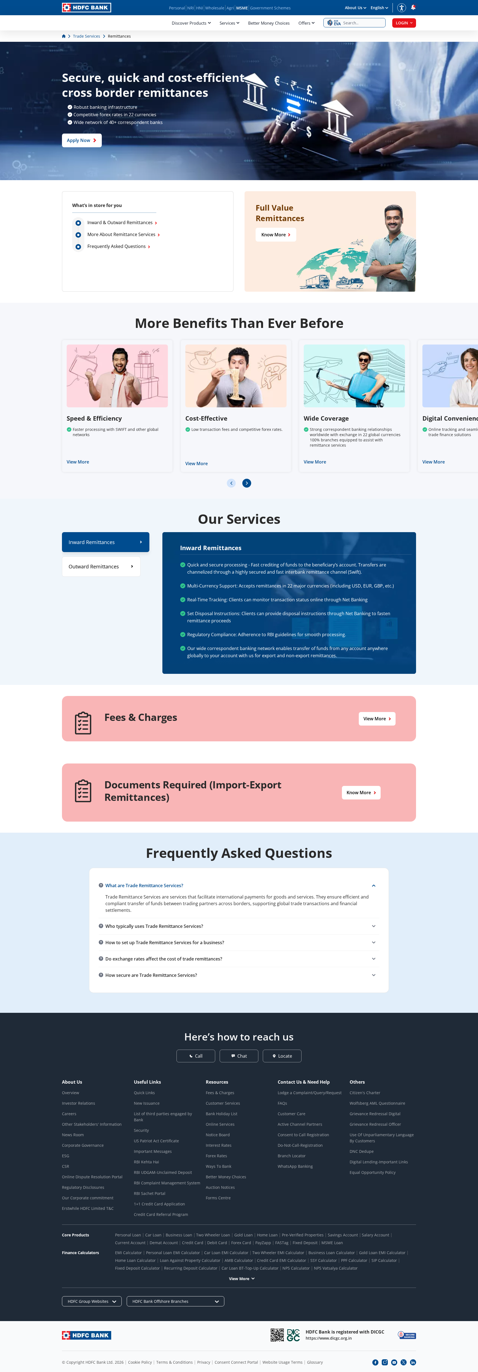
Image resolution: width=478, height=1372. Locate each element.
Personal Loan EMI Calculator (173, 1252)
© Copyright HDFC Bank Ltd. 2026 (93, 1362)
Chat (242, 1056)
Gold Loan (243, 1235)
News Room (73, 1134)
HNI (199, 8)
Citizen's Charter (365, 1092)
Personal (177, 8)
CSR (65, 1166)
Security (141, 1130)
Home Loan (267, 1235)
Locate (285, 1056)
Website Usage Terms (283, 1362)
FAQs (282, 1103)
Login (402, 22)
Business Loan (179, 1235)
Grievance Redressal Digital (375, 1113)
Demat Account (164, 1242)
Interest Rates (219, 1145)
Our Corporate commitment (87, 1197)
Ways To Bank (218, 1166)
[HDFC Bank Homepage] (64, 36)
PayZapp (263, 1242)
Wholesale (214, 8)
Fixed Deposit (305, 1242)
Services (227, 23)
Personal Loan (128, 1235)
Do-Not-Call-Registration (300, 1145)
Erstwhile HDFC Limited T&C (88, 1208)
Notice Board (218, 1134)
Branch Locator (292, 1155)
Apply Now (78, 141)
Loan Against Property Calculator (190, 1260)
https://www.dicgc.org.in (329, 1338)
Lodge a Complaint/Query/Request (310, 1092)
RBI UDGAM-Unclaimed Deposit (163, 1172)
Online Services (220, 1124)
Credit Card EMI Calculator (281, 1260)
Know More (273, 235)
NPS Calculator (296, 1268)
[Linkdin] (413, 1362)
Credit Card (192, 1242)
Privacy (203, 1362)
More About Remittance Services (121, 234)
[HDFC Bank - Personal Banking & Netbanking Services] (86, 1335)
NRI (190, 8)
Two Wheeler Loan (213, 1235)
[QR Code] (277, 1335)
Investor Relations (78, 1103)
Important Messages (153, 1151)
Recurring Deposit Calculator (190, 1268)
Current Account (130, 1242)
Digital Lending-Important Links (379, 1161)
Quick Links (144, 1092)
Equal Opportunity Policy (373, 1172)
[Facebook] (375, 1362)
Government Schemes (270, 8)
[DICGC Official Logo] (293, 1335)
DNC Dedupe (362, 1151)
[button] (354, 22)
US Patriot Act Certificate (156, 1140)
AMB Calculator (239, 1260)
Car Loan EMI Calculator (226, 1252)
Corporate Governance (83, 1145)
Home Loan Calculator (135, 1260)
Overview (70, 1092)
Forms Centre (218, 1197)
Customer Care (291, 1113)
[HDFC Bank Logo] (86, 7)
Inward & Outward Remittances (120, 222)
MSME (242, 8)
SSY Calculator (323, 1260)
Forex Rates (216, 1155)
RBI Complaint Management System (167, 1182)
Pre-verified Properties (303, 1235)
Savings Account (343, 1235)
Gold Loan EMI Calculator (382, 1252)
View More (78, 462)
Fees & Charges (220, 1092)
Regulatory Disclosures (83, 1187)
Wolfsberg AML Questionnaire (377, 1103)
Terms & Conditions (174, 1362)
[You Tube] (394, 1362)
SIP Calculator (384, 1260)
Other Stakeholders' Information (92, 1124)
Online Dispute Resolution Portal (92, 1176)
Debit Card (217, 1242)
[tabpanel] (289, 603)
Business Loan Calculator (331, 1252)
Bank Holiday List (221, 1113)
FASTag (282, 1242)
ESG (65, 1155)
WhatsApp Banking (295, 1166)
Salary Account (375, 1235)
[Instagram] (385, 1362)
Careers (69, 1113)
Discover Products (189, 23)
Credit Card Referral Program (161, 1214)
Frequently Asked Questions (116, 246)
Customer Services (223, 1103)
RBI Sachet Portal (149, 1193)
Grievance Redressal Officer (375, 1124)
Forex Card (241, 1242)
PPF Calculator (354, 1260)
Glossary (315, 1362)
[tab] (105, 542)
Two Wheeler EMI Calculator (278, 1252)
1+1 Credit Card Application (159, 1204)
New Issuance (147, 1103)
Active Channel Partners (300, 1124)
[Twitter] (404, 1362)
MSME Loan (332, 1242)
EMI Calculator (128, 1252)
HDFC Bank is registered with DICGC (345, 1332)
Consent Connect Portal (236, 1362)
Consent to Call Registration (303, 1134)
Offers (304, 23)
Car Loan (153, 1235)
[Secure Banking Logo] (407, 1335)
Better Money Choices (269, 23)
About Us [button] (353, 7)
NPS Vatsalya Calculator (336, 1268)
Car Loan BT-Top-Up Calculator (250, 1268)
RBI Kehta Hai (146, 1161)
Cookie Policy (140, 1362)
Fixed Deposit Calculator (137, 1268)
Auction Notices (220, 1187)
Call (198, 1056)
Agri (230, 8)
